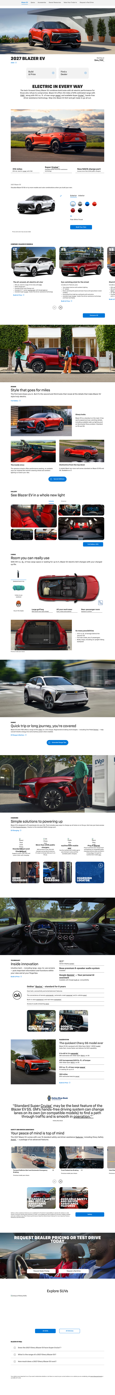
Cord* (24, 851)
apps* (85, 995)
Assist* (14, 1140)
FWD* (40, 285)
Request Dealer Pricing (41, 1271)
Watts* (83, 1055)
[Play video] (33, 1157)
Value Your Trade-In (70, 2)
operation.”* (83, 1117)
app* (70, 848)
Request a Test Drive (87, 2)
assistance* (40, 999)
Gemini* (71, 975)
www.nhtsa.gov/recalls (96, 1376)
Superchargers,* (21, 827)
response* (69, 995)
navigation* (58, 999)
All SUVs (45, 1331)
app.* (100, 854)
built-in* (45, 290)
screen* (71, 964)
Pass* (92, 853)
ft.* (23, 562)
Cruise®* (81, 95)
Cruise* (46, 1106)
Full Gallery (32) (93, 544)
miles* (40, 730)
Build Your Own (81, 227)
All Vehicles (69, 1331)
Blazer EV (24, 2)
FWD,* (22, 95)
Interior (81, 196)
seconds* (75, 1053)
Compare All (94, 315)
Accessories (42, 2)
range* (25, 171)
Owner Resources (55, 2)
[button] (19, 51)
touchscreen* (31, 290)
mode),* (98, 1046)
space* (58, 95)
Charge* (97, 846)
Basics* (39, 987)
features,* (80, 1137)
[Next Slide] (60, 307)
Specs (33, 2)
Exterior (73, 196)
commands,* (50, 995)
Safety (90, 1214)
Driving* (96, 730)
